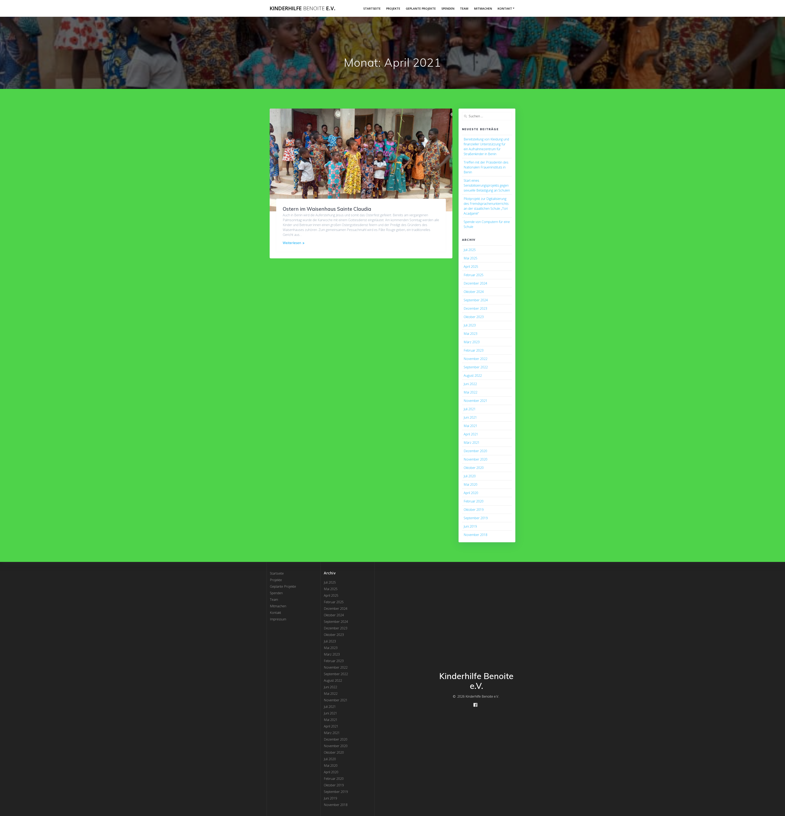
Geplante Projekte (421, 8)
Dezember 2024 (475, 283)
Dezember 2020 (475, 451)
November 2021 (475, 400)
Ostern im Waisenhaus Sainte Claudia (327, 209)
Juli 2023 (470, 325)
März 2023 (472, 342)
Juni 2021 (470, 417)
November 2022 (475, 358)
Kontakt (505, 8)
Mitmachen (483, 8)
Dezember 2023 (475, 308)
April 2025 (471, 266)
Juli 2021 (470, 409)
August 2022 (473, 375)
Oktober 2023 (474, 317)
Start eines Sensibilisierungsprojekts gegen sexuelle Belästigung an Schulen (487, 185)
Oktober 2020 (474, 467)
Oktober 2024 (474, 291)
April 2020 (471, 493)
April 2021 (471, 434)
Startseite (372, 8)
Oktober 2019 (474, 509)
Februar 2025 (473, 275)
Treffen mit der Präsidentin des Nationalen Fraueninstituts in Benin (486, 167)
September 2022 (476, 367)
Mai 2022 (470, 392)
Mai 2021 (470, 426)
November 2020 (475, 459)
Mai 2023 (470, 333)
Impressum (278, 619)
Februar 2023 (473, 350)
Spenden (447, 8)
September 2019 (476, 518)
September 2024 (476, 300)
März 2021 (472, 442)
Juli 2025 (470, 250)
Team (464, 8)
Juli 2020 (470, 476)
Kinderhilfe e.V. (302, 8)
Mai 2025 (470, 258)
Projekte (393, 8)
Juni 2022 (470, 384)
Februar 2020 (473, 501)
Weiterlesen (292, 243)
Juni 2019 (470, 526)
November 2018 (475, 534)
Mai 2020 (470, 484)
